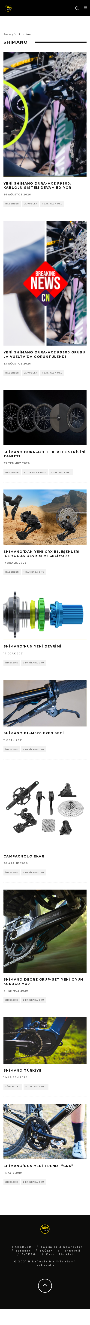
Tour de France (35, 472)
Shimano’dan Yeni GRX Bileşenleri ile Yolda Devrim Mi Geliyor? (41, 554)
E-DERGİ (29, 1254)
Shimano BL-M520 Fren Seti (33, 733)
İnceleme (11, 663)
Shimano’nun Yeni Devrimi (32, 646)
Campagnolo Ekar (23, 856)
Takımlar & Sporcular (62, 1247)
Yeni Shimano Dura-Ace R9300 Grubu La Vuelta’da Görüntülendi (44, 354)
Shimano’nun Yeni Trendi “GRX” (38, 1166)
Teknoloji (71, 1250)
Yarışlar (23, 1250)
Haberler (12, 204)
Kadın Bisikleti (60, 1254)
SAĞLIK (46, 1250)
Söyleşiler (13, 1086)
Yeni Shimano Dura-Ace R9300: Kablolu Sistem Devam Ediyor (37, 185)
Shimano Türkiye (22, 1070)
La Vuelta (30, 204)
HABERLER (22, 1247)
